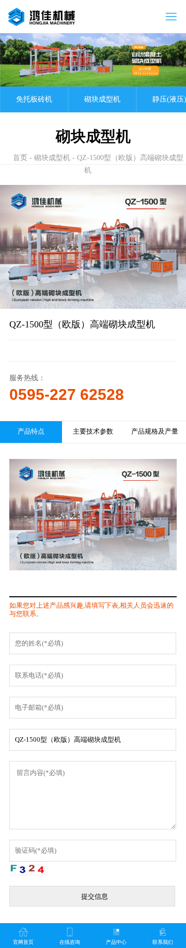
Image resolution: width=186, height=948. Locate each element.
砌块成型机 (102, 99)
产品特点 (31, 431)
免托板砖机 (34, 99)
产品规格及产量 (154, 431)
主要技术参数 (93, 431)
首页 (20, 158)
